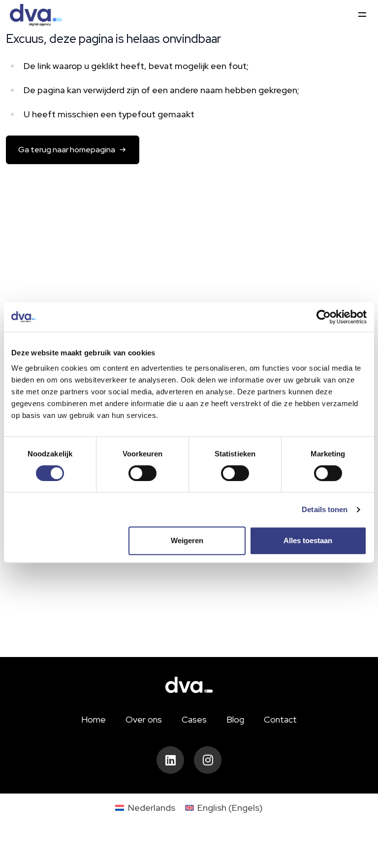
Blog (235, 719)
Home (93, 719)
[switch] (142, 473)
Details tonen (324, 509)
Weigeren (187, 540)
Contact (280, 719)
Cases (194, 719)
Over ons (144, 719)
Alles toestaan (308, 540)
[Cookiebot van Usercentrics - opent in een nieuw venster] (324, 317)
